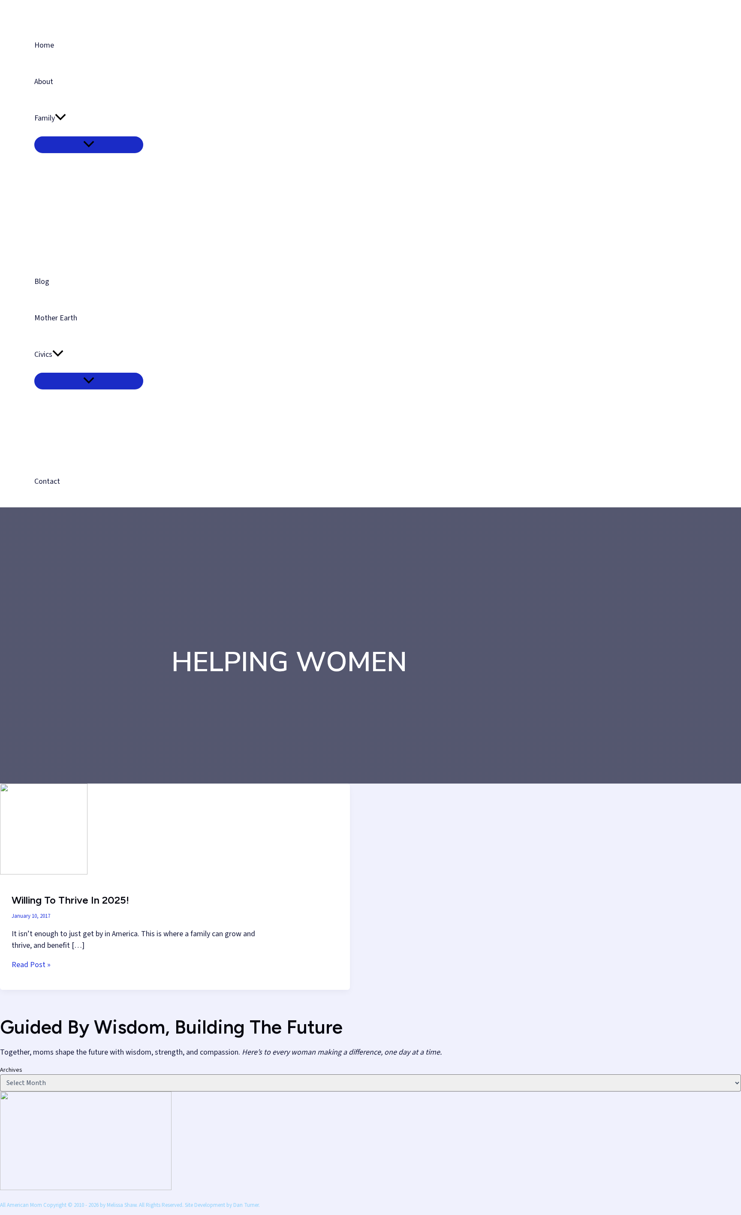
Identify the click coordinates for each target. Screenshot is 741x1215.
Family (44, 118)
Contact (47, 481)
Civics (43, 354)
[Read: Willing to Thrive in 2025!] (43, 872)
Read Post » (31, 964)
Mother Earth (55, 318)
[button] (60, 118)
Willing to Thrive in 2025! (70, 900)
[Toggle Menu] (88, 144)
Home (44, 45)
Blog (41, 281)
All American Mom (70, 10)
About (43, 81)
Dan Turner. (246, 1205)
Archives (11, 1070)
